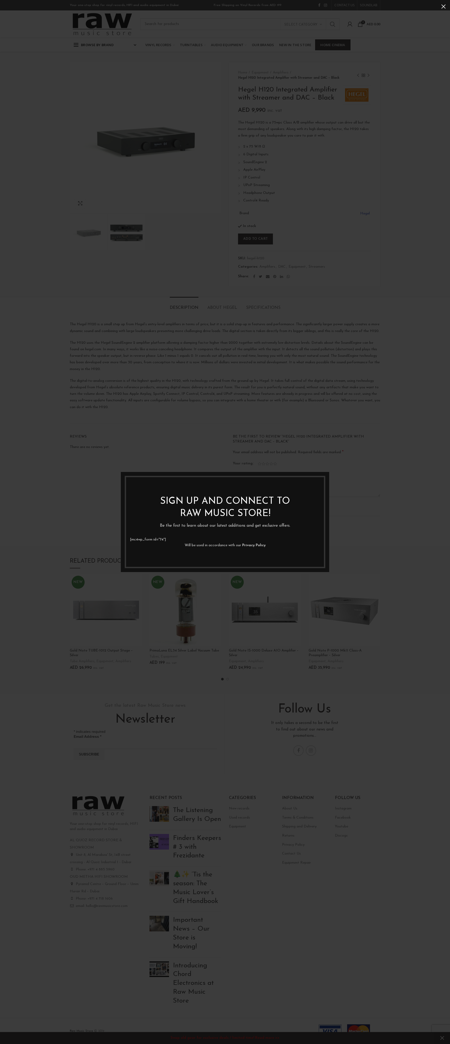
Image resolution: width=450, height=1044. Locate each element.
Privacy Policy (254, 545)
